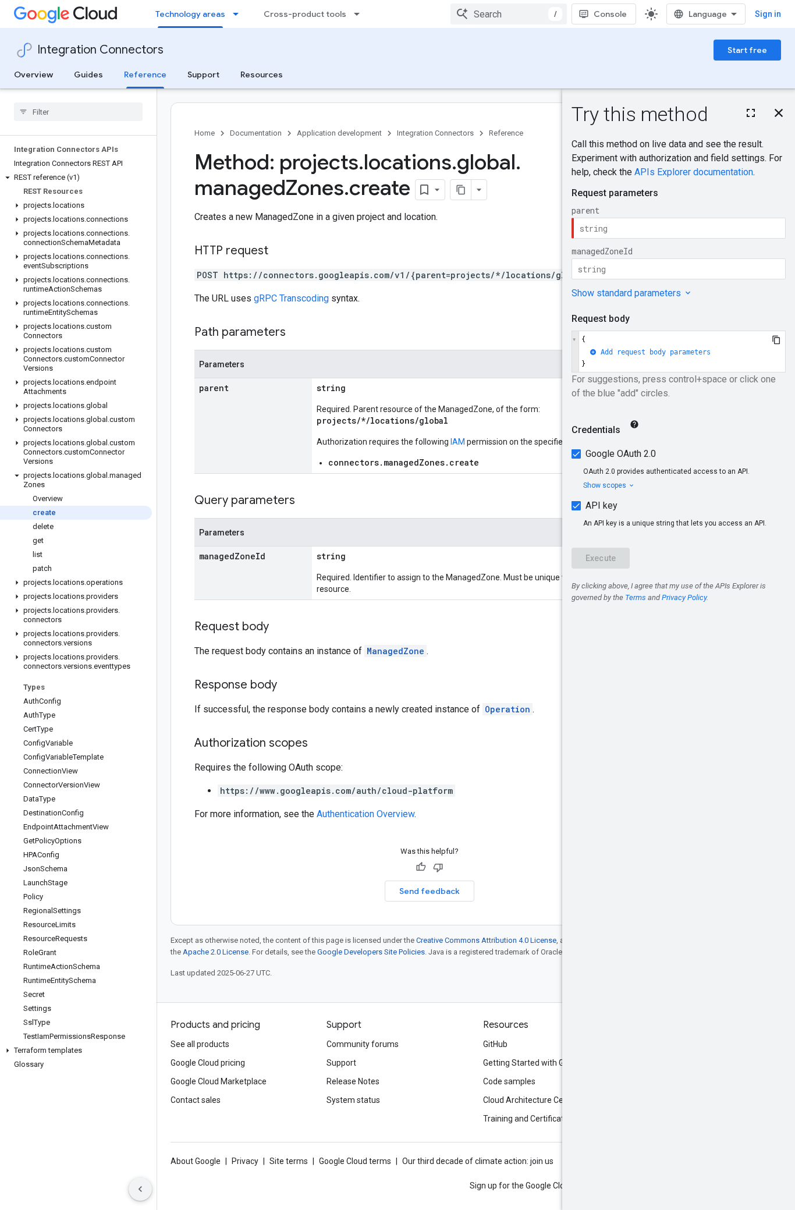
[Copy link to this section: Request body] (280, 627)
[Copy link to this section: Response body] (288, 686)
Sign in (768, 14)
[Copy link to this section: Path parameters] (297, 333)
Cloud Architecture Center (530, 1100)
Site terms (288, 1161)
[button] (76, 177)
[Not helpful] (438, 867)
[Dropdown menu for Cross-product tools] (360, 14)
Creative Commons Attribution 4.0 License (486, 940)
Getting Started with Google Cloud (545, 1062)
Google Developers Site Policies (371, 952)
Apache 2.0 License (216, 952)
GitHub (495, 1044)
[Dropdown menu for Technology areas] (239, 14)
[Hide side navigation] (140, 1189)
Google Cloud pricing (208, 1062)
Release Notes (352, 1081)
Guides (88, 74)
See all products (200, 1044)
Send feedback (429, 891)
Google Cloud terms (355, 1161)
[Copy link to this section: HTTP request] (280, 251)
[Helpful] (421, 867)
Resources (261, 74)
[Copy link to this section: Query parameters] (306, 501)
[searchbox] (78, 111)
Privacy (245, 1161)
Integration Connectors (100, 49)
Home (204, 133)
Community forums (362, 1044)
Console (610, 14)
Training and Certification (529, 1118)
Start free (747, 50)
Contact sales (196, 1100)
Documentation (256, 133)
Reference (145, 74)
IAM (457, 441)
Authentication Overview (365, 813)
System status (353, 1100)
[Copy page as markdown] (460, 190)
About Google (196, 1161)
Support (203, 74)
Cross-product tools (305, 14)
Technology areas (190, 14)
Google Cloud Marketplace (219, 1081)
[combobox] (508, 13)
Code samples (509, 1081)
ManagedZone (395, 651)
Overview (33, 74)
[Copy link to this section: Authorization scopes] (319, 744)
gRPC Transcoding (291, 298)
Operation (507, 709)
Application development (339, 133)
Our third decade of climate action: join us (477, 1161)
